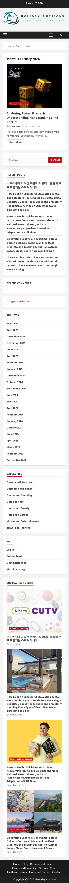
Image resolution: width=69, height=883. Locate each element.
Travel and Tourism (18, 527)
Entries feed (14, 556)
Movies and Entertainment (23, 521)
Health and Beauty (18, 508)
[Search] (61, 35)
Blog (25, 863)
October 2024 (15, 382)
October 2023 (15, 427)
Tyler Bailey (14, 126)
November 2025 (16, 343)
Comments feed (16, 562)
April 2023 (12, 440)
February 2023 (15, 453)
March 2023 (13, 447)
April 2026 (12, 330)
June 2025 (13, 349)
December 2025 (16, 336)
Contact (57, 871)
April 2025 (12, 356)
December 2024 (16, 375)
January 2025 (14, 369)
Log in (10, 549)
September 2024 (16, 388)
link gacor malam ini (18, 301)
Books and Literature (19, 482)
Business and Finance (19, 488)
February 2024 (15, 414)
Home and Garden (17, 514)
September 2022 (16, 460)
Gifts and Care (15, 501)
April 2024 (12, 408)
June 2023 (13, 434)
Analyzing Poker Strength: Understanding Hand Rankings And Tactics (34, 86)
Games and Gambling (19, 104)
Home (16, 863)
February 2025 (15, 362)
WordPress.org (16, 569)
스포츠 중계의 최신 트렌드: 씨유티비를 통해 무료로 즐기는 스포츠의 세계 (34, 611)
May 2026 (12, 323)
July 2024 (12, 395)
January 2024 (14, 421)
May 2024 (12, 401)
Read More (15, 142)
